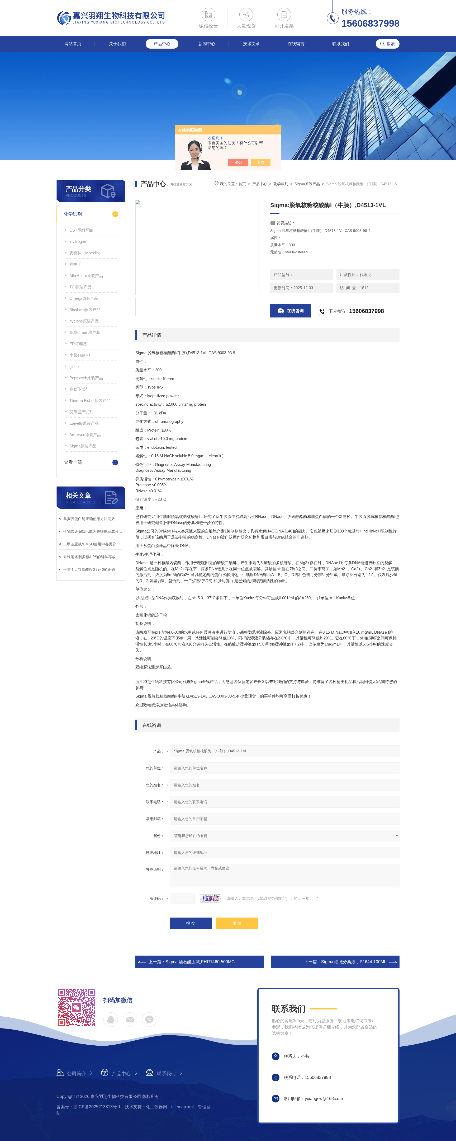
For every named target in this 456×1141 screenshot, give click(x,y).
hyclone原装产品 (84, 321)
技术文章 (251, 43)
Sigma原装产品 (82, 446)
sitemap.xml (182, 1107)
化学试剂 (73, 214)
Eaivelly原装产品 (84, 423)
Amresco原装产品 (85, 434)
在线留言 (296, 43)
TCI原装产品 (80, 287)
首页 (242, 184)
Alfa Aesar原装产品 (86, 275)
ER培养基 (78, 344)
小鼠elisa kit (79, 355)
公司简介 (76, 1073)
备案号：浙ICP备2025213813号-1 (88, 1107)
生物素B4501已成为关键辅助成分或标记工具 (92, 531)
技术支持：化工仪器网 (146, 1107)
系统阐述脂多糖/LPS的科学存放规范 (92, 557)
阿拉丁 (75, 264)
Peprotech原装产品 (86, 378)
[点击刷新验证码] (210, 898)
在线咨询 (295, 310)
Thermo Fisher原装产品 (90, 400)
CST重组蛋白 (81, 230)
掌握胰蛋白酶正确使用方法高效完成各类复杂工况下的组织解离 (92, 519)
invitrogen (77, 241)
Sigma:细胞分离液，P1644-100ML (353, 962)
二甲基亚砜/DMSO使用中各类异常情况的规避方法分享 (92, 544)
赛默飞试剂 (79, 389)
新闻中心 (206, 43)
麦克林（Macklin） (86, 253)
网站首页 (72, 43)
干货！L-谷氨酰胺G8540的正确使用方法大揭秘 (92, 569)
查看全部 (73, 462)
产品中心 (162, 43)
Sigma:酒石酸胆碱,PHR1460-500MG (200, 962)
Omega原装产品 (83, 298)
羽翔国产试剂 (81, 412)
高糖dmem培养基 (84, 332)
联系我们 (340, 43)
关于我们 (117, 43)
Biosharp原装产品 (85, 309)
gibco (74, 366)
